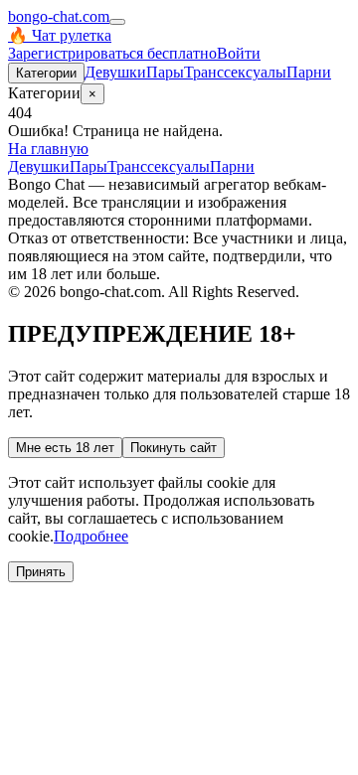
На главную (48, 148)
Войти (239, 53)
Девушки (115, 72)
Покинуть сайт (173, 447)
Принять (41, 571)
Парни (308, 72)
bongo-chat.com (58, 16)
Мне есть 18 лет (65, 447)
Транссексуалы (235, 72)
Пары (165, 72)
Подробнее (91, 536)
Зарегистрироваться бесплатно (112, 53)
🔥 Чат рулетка (59, 35)
